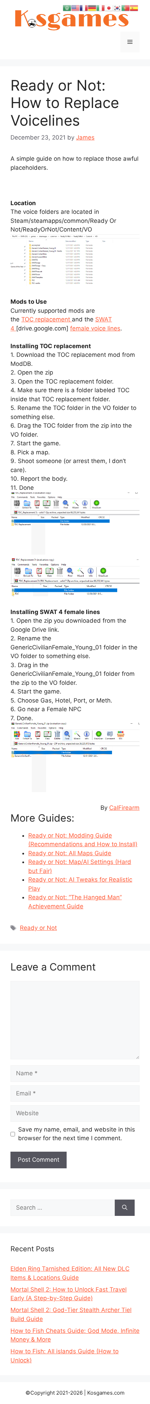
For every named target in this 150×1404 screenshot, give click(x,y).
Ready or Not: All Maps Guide (69, 853)
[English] (75, 7)
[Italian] (100, 7)
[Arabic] (67, 7)
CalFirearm (124, 807)
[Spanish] (134, 7)
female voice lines (95, 328)
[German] (92, 7)
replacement (53, 319)
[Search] (125, 1208)
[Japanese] (109, 7)
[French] (84, 7)
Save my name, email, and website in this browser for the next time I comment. (76, 1134)
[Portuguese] (125, 7)
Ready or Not (38, 927)
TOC (28, 319)
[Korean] (117, 7)
